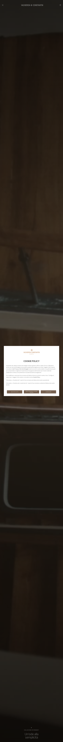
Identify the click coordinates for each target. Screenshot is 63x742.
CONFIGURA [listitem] (48, 392)
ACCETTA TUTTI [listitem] (14, 392)
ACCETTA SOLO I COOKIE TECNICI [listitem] (31, 392)
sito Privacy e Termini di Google (20, 369)
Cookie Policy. (36, 377)
